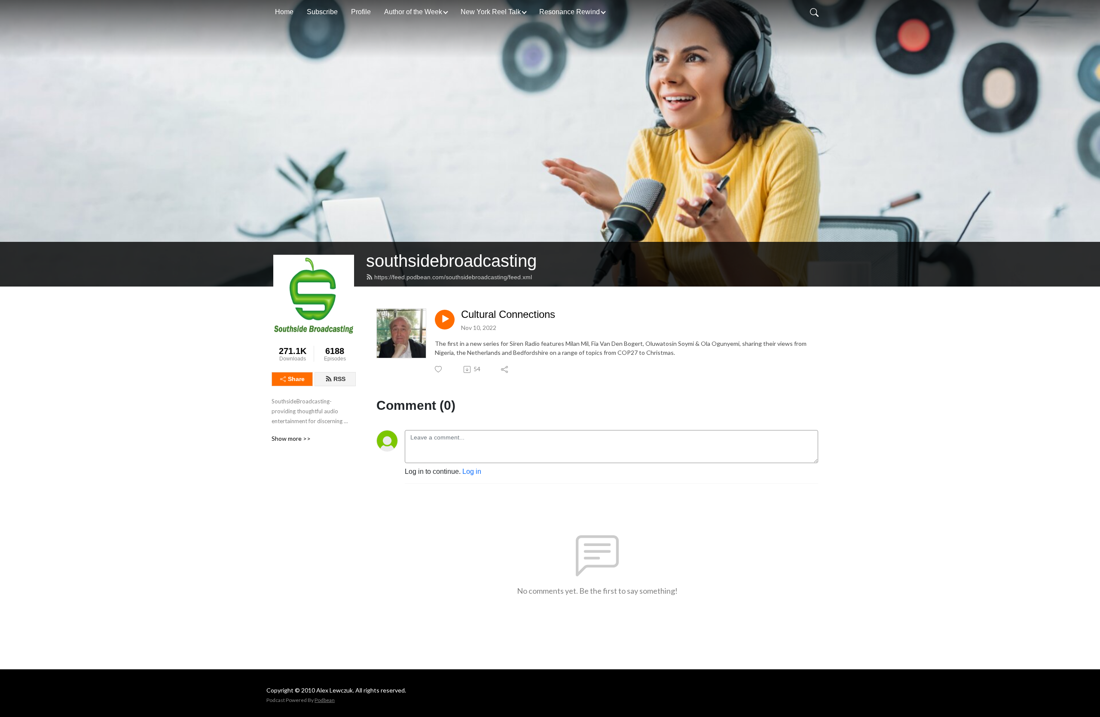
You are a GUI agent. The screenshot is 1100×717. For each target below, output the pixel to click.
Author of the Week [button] (413, 11)
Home (284, 11)
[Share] (505, 369)
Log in (471, 471)
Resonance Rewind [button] (569, 11)
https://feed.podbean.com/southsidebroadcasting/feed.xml (453, 277)
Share (296, 378)
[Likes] (439, 369)
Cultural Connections (508, 314)
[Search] (814, 12)
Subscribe (322, 11)
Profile (361, 11)
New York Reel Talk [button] (491, 11)
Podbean (325, 700)
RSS (339, 378)
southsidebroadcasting (451, 260)
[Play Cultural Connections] (445, 320)
